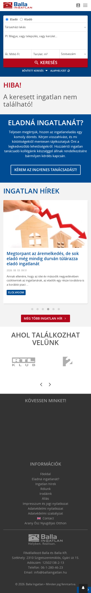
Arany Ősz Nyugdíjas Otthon (45, 523)
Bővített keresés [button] (33, 70)
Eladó (14, 19)
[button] (83, 588)
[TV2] (67, 362)
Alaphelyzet (58, 70)
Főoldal (45, 474)
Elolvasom (75, 282)
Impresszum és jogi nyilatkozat (45, 503)
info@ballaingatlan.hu (50, 572)
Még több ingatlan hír (43, 318)
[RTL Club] (24, 362)
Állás (45, 498)
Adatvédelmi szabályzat (45, 513)
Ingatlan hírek (31, 191)
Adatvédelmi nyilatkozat (45, 508)
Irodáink (46, 494)
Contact (48, 518)
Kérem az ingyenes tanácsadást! (45, 169)
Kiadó (28, 19)
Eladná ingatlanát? (45, 479)
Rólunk (45, 489)
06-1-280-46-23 (52, 567)
